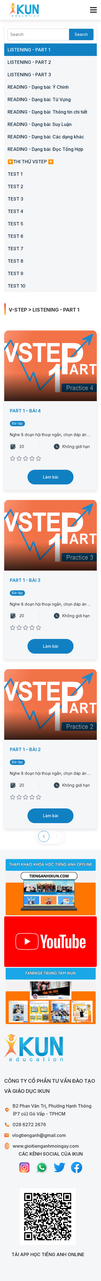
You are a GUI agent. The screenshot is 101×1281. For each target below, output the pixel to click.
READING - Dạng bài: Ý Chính (38, 87)
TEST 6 (15, 236)
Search (81, 34)
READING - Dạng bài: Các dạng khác (46, 137)
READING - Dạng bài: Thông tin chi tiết (47, 112)
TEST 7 (15, 248)
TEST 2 (15, 186)
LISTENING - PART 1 (29, 50)
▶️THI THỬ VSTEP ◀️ (31, 161)
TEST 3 (15, 199)
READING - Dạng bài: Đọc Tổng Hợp (45, 149)
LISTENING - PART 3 (29, 74)
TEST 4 (15, 211)
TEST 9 (15, 273)
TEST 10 (17, 286)
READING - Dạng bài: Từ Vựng (39, 99)
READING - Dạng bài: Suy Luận (40, 124)
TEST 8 (15, 261)
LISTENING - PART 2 (29, 62)
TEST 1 (15, 174)
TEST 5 (15, 224)
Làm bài (50, 477)
